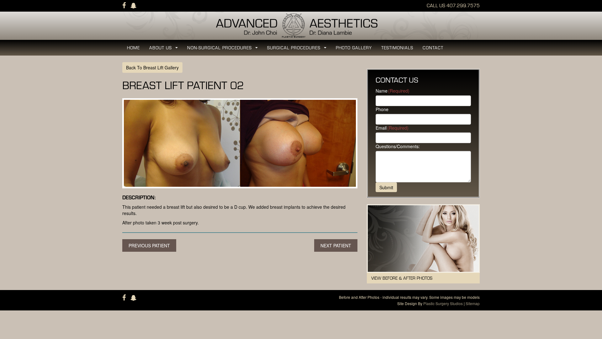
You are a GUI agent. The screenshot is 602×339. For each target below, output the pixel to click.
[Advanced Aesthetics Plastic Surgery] (301, 25)
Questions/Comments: (398, 146)
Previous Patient (149, 245)
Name (392, 91)
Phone (382, 109)
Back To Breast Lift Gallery (152, 67)
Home (133, 48)
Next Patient (335, 245)
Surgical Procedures (298, 50)
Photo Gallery (354, 48)
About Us (164, 50)
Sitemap (473, 303)
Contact (433, 48)
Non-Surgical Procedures (223, 50)
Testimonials (397, 48)
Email (392, 128)
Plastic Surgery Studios (443, 303)
